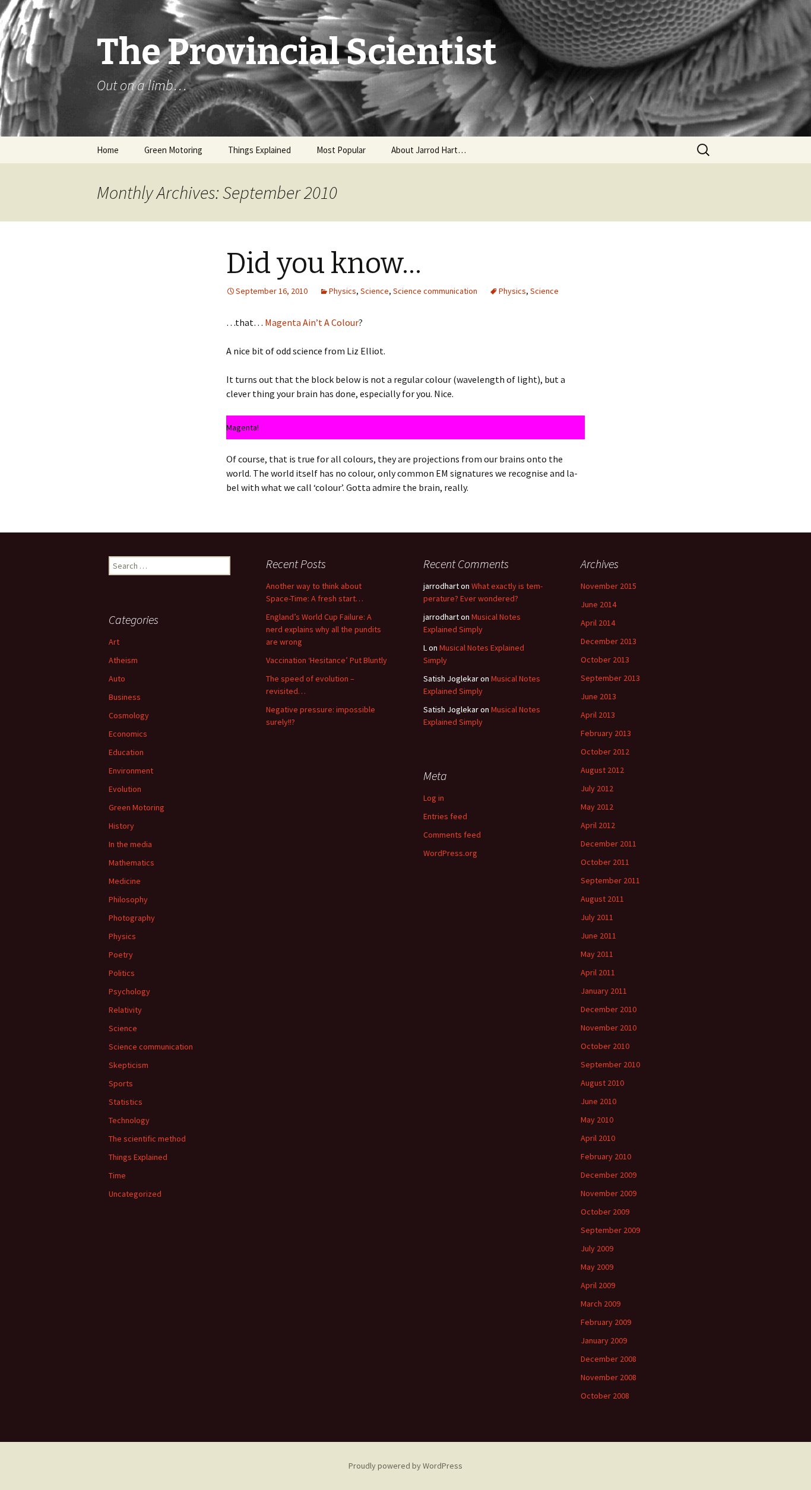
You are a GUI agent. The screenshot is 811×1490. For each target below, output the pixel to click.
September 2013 (610, 678)
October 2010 (605, 1046)
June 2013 (598, 696)
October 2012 (605, 751)
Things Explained (259, 150)
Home (108, 150)
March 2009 (600, 1303)
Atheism (123, 660)
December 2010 (608, 1009)
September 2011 (610, 880)
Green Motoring (173, 150)
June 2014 (598, 604)
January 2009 (604, 1340)
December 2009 (608, 1174)
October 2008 (605, 1395)
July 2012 (597, 788)
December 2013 (608, 641)
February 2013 (606, 733)
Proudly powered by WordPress (405, 1465)
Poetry (121, 954)
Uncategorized (135, 1193)
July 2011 (597, 917)
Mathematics (131, 862)
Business (125, 697)
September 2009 (610, 1230)
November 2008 (608, 1377)
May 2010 (597, 1119)
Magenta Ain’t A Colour (312, 322)
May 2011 (597, 954)
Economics (128, 733)
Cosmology (129, 715)
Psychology (129, 991)
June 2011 (598, 935)
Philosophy (128, 899)
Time (117, 1175)
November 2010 (608, 1027)
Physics (342, 291)
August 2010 (602, 1082)
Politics (122, 973)
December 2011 (608, 843)
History (121, 825)
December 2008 (608, 1358)
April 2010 (598, 1138)
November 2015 (608, 586)
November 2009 (608, 1193)
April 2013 (598, 714)
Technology (129, 1120)
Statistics (125, 1101)
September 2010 (610, 1064)
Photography (132, 917)
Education (126, 752)
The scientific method (147, 1138)
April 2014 (598, 622)
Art (114, 641)
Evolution (125, 789)
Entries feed (445, 816)
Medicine (125, 881)
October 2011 (605, 862)
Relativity (125, 1009)
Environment (131, 770)
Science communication (435, 291)
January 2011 (604, 990)
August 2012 (602, 770)
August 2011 (602, 898)
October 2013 (605, 659)
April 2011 (598, 972)
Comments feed (452, 834)
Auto (117, 678)
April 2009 (598, 1285)
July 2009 (597, 1248)
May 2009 (597, 1266)
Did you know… (324, 263)
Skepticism (128, 1065)
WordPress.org (450, 853)
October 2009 (605, 1211)
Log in (433, 797)
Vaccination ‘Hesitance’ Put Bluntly (326, 660)
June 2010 (598, 1101)
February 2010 (606, 1156)
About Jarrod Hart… (428, 150)
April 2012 (598, 825)
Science (374, 291)
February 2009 (606, 1322)
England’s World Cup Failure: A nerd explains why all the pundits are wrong (323, 629)
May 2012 (597, 806)
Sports (121, 1083)
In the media (130, 844)
